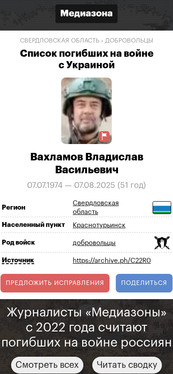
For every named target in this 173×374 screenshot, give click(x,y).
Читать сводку (127, 365)
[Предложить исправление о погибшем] (104, 136)
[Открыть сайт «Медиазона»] (86, 14)
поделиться (144, 283)
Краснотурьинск (99, 225)
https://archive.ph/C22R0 (112, 260)
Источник (18, 260)
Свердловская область (59, 41)
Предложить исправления (55, 283)
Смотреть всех (47, 365)
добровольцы (129, 41)
